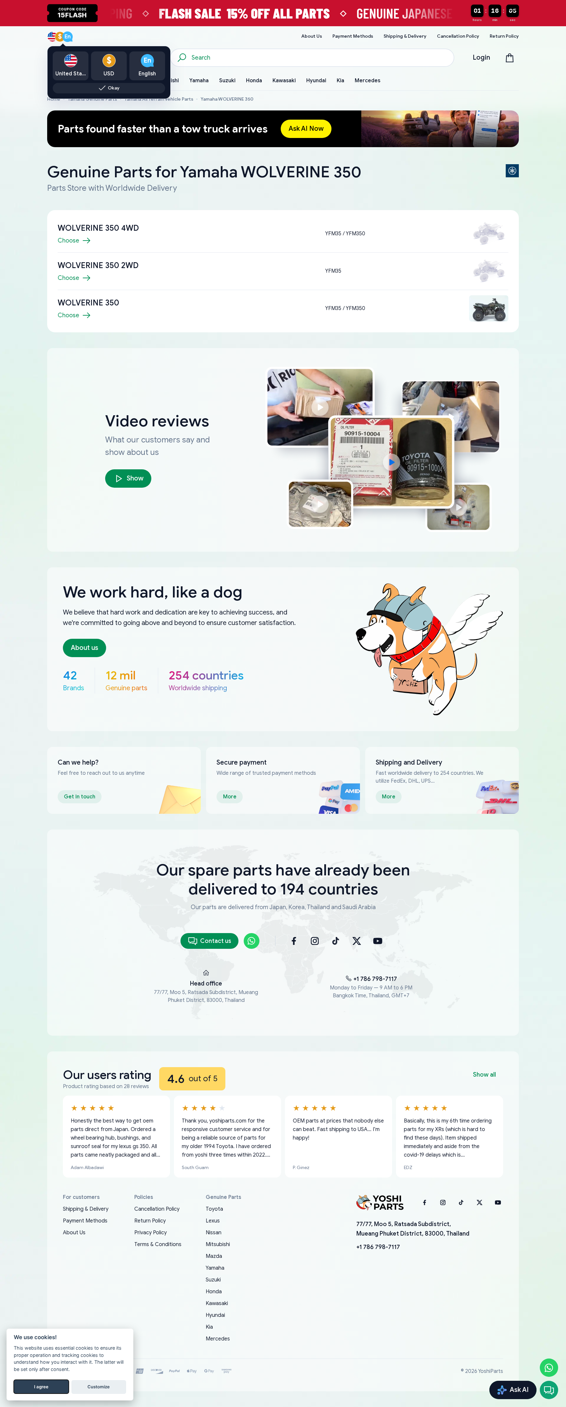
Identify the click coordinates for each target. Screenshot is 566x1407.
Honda (214, 1291)
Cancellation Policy (156, 1209)
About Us (74, 1232)
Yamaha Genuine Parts (92, 99)
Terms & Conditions (157, 1244)
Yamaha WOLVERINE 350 (227, 99)
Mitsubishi (218, 1244)
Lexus (213, 1221)
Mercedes (218, 1339)
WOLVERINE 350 (88, 303)
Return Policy (150, 1221)
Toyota (214, 1209)
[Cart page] (509, 58)
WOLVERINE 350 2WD (98, 265)
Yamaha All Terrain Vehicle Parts (158, 99)
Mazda (214, 1256)
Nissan (213, 1232)
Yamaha (215, 1268)
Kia (209, 1327)
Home (53, 99)
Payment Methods (85, 1221)
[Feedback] (549, 1390)
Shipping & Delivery (85, 1209)
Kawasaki (217, 1303)
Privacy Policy (150, 1232)
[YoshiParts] (380, 1202)
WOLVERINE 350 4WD (98, 228)
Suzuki (213, 1280)
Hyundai (215, 1315)
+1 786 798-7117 (375, 979)
